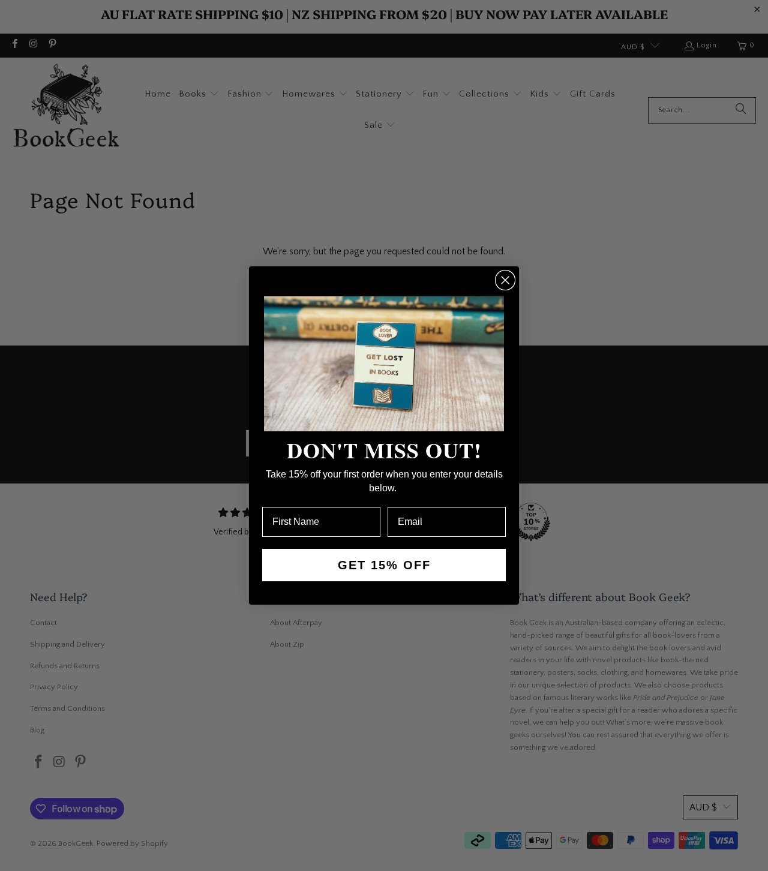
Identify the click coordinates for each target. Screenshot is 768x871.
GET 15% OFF (384, 565)
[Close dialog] (505, 280)
